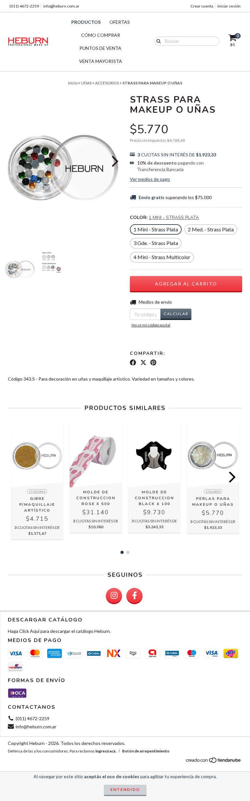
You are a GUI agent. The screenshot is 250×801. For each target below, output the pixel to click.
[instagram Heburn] (114, 596)
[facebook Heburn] (134, 596)
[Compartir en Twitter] (143, 362)
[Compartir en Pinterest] (153, 362)
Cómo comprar (100, 35)
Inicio (72, 82)
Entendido (125, 789)
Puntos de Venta (100, 48)
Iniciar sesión (229, 6)
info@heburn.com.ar (61, 6)
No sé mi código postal (151, 325)
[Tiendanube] (213, 761)
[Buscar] (157, 40)
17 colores (37, 491)
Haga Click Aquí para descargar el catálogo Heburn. (59, 631)
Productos (86, 22)
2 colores (213, 491)
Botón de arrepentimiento (146, 751)
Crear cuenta (201, 6)
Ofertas (119, 22)
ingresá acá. (105, 751)
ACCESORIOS (107, 82)
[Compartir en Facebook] (133, 362)
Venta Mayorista (100, 61)
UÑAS (86, 82)
